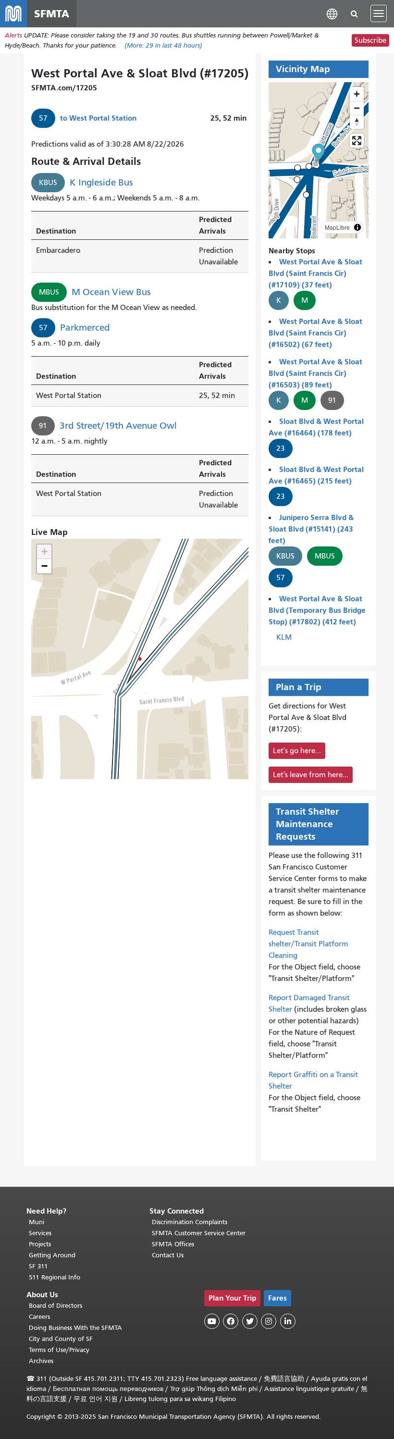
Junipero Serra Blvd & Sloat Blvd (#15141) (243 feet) (311, 529)
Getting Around (52, 1255)
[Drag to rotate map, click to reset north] (357, 122)
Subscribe (370, 40)
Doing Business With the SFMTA (75, 1328)
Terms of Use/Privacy (59, 1350)
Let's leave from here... (310, 774)
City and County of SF (61, 1339)
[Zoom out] (357, 108)
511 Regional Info (54, 1277)
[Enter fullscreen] (357, 141)
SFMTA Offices (173, 1244)
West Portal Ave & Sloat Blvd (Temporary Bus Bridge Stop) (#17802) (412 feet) (317, 610)
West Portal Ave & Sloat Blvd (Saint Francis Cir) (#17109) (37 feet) (315, 273)
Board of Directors (55, 1306)
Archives (41, 1361)
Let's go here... (297, 750)
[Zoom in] (357, 94)
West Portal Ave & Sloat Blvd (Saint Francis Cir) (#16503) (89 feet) (315, 373)
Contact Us (168, 1255)
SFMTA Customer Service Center (199, 1233)
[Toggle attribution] (357, 227)
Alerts (13, 35)
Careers (39, 1317)
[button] (332, 13)
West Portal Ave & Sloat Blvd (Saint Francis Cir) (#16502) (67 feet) (315, 333)
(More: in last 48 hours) (163, 45)
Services (40, 1233)
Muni (36, 1222)
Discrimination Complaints (189, 1222)
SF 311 (38, 1266)
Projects (40, 1244)
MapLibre (337, 227)
